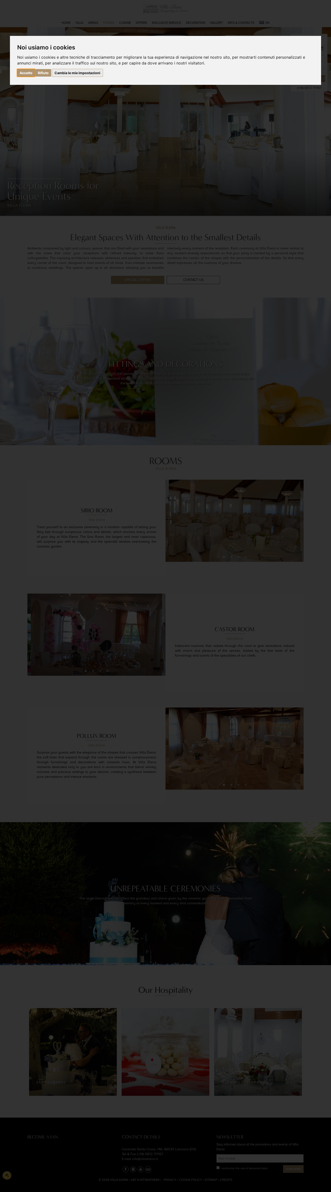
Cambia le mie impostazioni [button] (77, 73)
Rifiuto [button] (43, 73)
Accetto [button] (26, 73)
